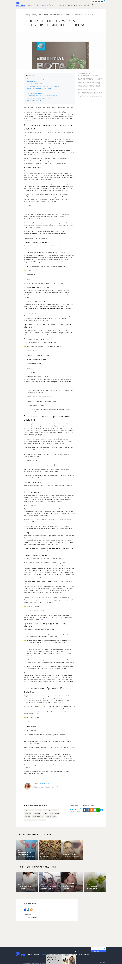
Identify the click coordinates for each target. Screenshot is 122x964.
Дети (70, 5)
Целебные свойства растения (34, 84)
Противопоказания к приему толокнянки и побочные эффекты (43, 86)
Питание (30, 5)
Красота (53, 5)
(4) (43, 619)
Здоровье (45, 5)
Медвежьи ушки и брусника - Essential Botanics (39, 98)
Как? (80, 5)
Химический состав (32, 81)
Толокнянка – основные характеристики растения (39, 79)
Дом (75, 5)
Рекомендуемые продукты (34, 100)
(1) (35, 412)
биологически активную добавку (42, 711)
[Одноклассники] (31, 909)
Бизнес (86, 5)
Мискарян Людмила (43, 783)
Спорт (37, 5)
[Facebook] (25, 909)
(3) (49, 320)
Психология (62, 5)
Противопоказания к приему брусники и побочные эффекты (42, 96)
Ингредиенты (103, 962)
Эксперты (104, 961)
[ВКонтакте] (28, 909)
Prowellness (90, 77)
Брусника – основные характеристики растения (39, 88)
